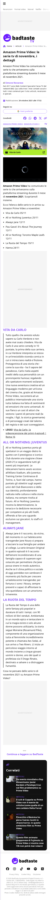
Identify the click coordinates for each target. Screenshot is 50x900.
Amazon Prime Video (13, 124)
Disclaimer (37, 874)
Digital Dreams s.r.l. (36, 878)
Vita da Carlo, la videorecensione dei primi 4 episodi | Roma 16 (26, 433)
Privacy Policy (14, 874)
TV (45, 124)
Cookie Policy (26, 874)
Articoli (19, 46)
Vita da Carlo (15, 152)
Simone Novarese (14, 82)
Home (9, 46)
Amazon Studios (32, 124)
